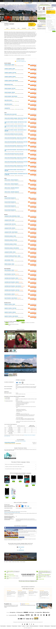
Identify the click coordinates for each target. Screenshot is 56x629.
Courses (7, 28)
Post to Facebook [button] (21, 537)
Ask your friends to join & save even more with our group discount (16, 527)
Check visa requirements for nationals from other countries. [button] (12, 512)
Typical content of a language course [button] (21, 61)
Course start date (49, 23)
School (18, 28)
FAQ (29, 28)
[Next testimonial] (51, 595)
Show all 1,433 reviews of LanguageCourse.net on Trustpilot (11, 606)
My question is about (49, 20)
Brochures (33, 28)
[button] (51, 20)
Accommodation (24, 28)
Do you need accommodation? (50, 26)
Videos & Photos (13, 28)
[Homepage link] (4, 561)
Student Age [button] (6, 391)
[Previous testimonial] (5, 595)
